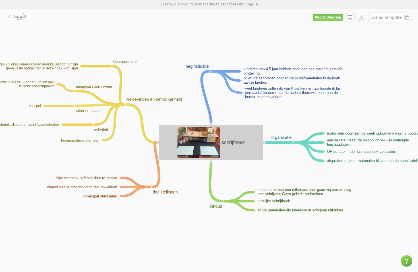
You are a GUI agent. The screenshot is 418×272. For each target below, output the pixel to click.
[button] (406, 261)
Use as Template (386, 17)
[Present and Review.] (350, 17)
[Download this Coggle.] (361, 17)
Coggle (251, 4)
